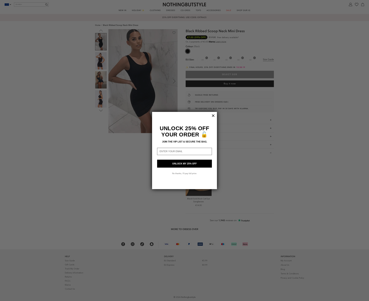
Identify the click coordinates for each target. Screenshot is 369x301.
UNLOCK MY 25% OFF (184, 163)
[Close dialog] (213, 115)
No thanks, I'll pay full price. (184, 173)
